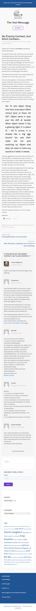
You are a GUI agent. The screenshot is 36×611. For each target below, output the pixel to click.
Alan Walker (12, 526)
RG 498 (11, 562)
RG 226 (16, 560)
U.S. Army (16, 562)
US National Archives (15, 41)
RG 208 (12, 560)
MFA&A (6, 545)
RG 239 (19, 560)
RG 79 (26, 557)
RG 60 (12, 557)
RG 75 (22, 557)
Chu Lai (20, 225)
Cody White (19, 529)
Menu (19, 28)
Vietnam (9, 43)
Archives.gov (6, 584)
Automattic (18, 608)
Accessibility (6, 579)
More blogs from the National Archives (14, 592)
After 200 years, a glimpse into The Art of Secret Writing (19, 244)
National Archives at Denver (15, 545)
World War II (14, 564)
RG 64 (15, 557)
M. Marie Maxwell (24, 542)
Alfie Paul (17, 526)
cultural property (27, 529)
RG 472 (4, 227)
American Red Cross (25, 526)
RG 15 (27, 553)
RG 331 (8, 562)
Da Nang (25, 225)
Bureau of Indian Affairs (9, 529)
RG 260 (23, 560)
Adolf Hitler (6, 526)
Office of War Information (18, 553)
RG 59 (7, 557)
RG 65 (18, 557)
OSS (25, 553)
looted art (16, 542)
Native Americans (20, 551)
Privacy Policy (6, 597)
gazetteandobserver (10, 373)
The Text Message (18, 22)
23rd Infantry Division (12, 225)
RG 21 (30, 553)
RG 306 (27, 560)
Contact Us (5, 588)
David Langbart (13, 532)
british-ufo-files (9, 375)
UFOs (7, 227)
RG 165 (8, 560)
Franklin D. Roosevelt (14, 536)
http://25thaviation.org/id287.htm (15, 321)
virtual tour (21, 562)
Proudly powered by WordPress (12, 606)
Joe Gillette (31, 225)
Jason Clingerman (18, 539)
